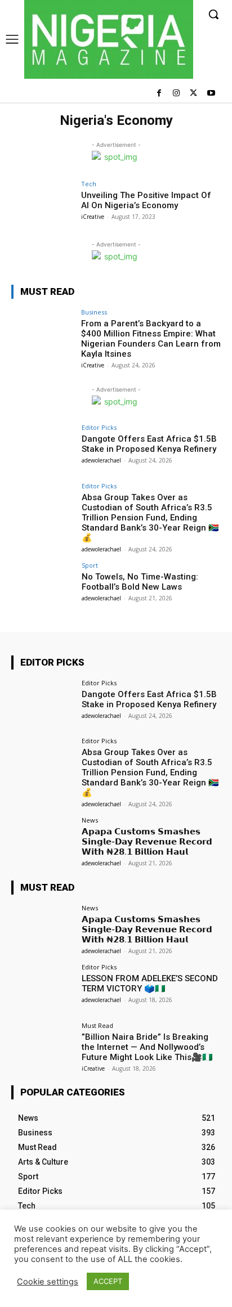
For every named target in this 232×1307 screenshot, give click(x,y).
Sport (90, 565)
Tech (88, 184)
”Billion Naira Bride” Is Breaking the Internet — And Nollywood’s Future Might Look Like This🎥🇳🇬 (147, 1047)
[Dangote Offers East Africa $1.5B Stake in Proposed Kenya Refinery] (42, 447)
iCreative (92, 217)
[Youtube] (211, 93)
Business (94, 312)
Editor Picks (99, 427)
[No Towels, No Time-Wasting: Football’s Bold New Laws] (42, 585)
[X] (193, 93)
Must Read (97, 1025)
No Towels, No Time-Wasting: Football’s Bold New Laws (140, 582)
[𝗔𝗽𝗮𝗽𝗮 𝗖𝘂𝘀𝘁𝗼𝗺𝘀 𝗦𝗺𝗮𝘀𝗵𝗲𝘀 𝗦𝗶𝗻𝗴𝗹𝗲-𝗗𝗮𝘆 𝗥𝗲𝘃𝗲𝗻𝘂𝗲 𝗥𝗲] (42, 840)
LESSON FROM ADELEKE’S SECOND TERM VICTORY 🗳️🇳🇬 (150, 983)
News (90, 820)
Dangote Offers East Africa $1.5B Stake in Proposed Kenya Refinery (149, 444)
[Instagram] (176, 93)
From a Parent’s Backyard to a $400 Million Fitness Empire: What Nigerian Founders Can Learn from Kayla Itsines (151, 338)
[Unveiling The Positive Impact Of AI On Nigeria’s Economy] (42, 204)
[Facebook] (159, 93)
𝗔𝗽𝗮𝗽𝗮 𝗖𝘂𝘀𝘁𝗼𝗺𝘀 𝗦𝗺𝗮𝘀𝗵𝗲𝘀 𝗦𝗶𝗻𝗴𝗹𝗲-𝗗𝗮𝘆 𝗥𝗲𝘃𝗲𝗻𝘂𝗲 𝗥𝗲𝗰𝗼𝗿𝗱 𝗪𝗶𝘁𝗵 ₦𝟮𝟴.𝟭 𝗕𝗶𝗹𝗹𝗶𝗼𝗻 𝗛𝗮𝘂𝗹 (147, 842)
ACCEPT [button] (107, 1281)
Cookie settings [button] (47, 1282)
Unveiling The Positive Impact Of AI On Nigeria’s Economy (146, 200)
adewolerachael (101, 460)
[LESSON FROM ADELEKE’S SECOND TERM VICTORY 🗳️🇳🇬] (42, 987)
